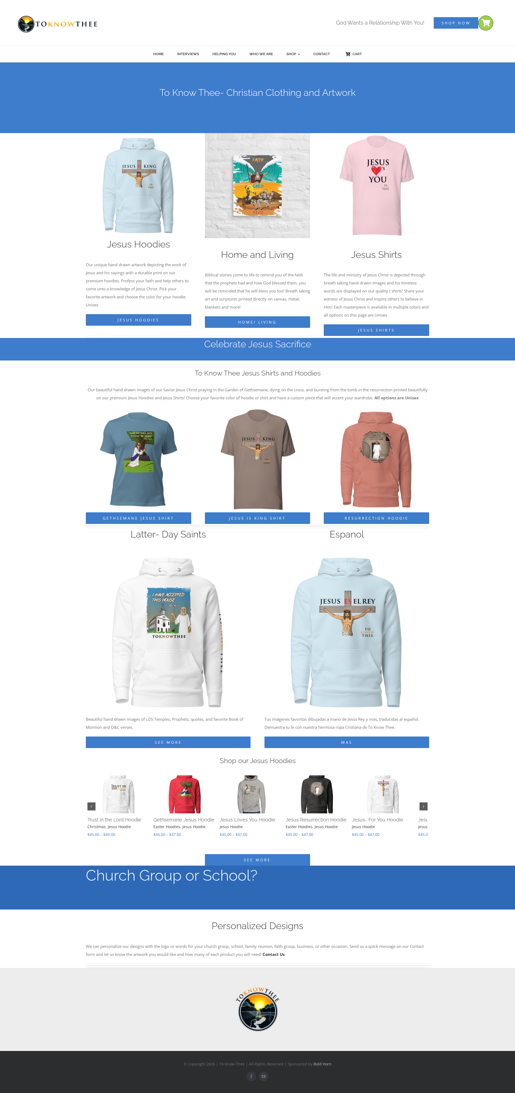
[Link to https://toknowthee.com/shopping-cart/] (485, 23)
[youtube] (263, 1076)
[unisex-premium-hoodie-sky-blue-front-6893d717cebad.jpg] (346, 552)
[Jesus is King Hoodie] (138, 135)
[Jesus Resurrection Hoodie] (376, 409)
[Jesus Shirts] (376, 135)
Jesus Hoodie (119, 826)
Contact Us (274, 954)
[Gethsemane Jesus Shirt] (138, 409)
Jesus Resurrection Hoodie (324, 819)
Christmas (96, 826)
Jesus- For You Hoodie (388, 819)
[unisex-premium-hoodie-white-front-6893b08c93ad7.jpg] (168, 552)
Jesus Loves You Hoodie (252, 819)
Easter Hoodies (169, 826)
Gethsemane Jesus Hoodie (186, 819)
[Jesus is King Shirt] (257, 409)
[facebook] (251, 1076)
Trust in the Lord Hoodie (114, 819)
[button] (91, 806)
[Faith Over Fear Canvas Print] (257, 135)
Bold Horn (323, 1063)
